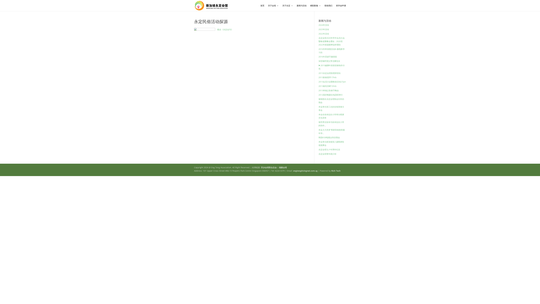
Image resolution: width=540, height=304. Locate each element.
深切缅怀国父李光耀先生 (329, 61)
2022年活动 (324, 33)
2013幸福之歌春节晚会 (329, 90)
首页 (262, 6)
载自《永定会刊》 (225, 29)
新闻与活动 (302, 6)
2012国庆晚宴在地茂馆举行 (331, 94)
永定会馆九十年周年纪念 (329, 149)
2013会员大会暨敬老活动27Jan (332, 81)
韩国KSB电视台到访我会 (329, 137)
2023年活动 (324, 29)
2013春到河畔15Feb (328, 86)
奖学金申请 (341, 6)
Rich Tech (335, 170)
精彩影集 (314, 6)
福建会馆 (283, 167)
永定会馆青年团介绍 (327, 154)
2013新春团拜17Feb (328, 77)
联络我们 (328, 6)
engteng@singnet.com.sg (305, 170)
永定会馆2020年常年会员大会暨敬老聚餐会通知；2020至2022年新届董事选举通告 (332, 41)
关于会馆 (272, 6)
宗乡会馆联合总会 (269, 167)
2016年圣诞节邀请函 (328, 56)
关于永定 (286, 6)
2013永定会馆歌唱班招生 (330, 73)
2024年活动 (324, 25)
